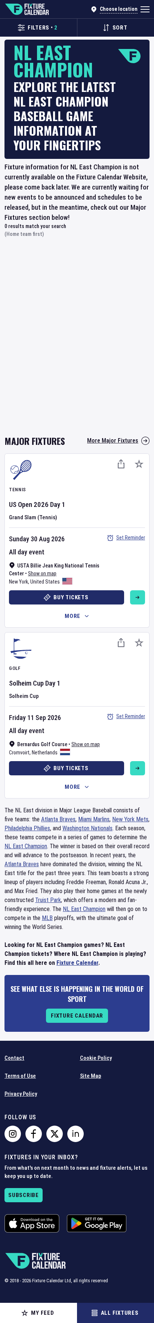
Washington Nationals (87, 828)
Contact (14, 1058)
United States (45, 582)
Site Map (90, 1076)
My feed (42, 1313)
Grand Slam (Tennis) (33, 517)
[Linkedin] (75, 1134)
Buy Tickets (70, 597)
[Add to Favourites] (139, 464)
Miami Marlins (94, 819)
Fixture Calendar (77, 962)
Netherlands (45, 753)
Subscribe (23, 1195)
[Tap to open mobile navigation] (145, 9)
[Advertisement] (77, 341)
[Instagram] (12, 1134)
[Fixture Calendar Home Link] (26, 9)
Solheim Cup (26, 683)
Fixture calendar (77, 1015)
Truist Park (48, 900)
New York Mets (130, 819)
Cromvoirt (19, 753)
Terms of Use (20, 1076)
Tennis (17, 489)
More (72, 616)
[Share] (121, 464)
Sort (120, 27)
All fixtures (120, 1313)
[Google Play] (96, 1223)
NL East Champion (25, 846)
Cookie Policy (96, 1058)
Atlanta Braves (58, 819)
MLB (47, 918)
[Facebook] (33, 1134)
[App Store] (31, 1223)
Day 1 (57, 504)
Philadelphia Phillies (27, 828)
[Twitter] (54, 1134)
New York (18, 582)
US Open (20, 504)
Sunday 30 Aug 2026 (37, 539)
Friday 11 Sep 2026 (35, 718)
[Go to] (137, 597)
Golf (15, 668)
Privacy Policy (20, 1093)
